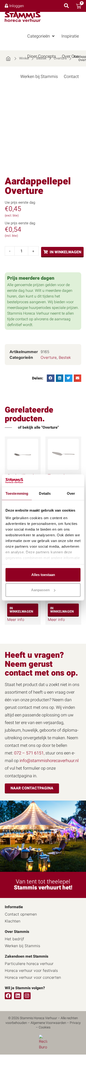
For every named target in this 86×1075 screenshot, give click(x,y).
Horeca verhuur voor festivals (31, 970)
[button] (41, 36)
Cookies (44, 1027)
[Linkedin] (17, 995)
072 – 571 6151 (29, 753)
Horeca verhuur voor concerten (33, 977)
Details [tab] (45, 493)
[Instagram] (27, 995)
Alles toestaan (43, 575)
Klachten (12, 921)
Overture (49, 357)
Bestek (65, 357)
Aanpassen (40, 590)
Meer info (15, 619)
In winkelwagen (65, 252)
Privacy (75, 1022)
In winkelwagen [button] (21, 610)
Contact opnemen (21, 914)
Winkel (24, 58)
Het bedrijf (14, 938)
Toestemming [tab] (16, 493)
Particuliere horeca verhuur (29, 963)
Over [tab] (71, 493)
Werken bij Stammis (22, 945)
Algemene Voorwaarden (48, 1022)
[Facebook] (8, 995)
